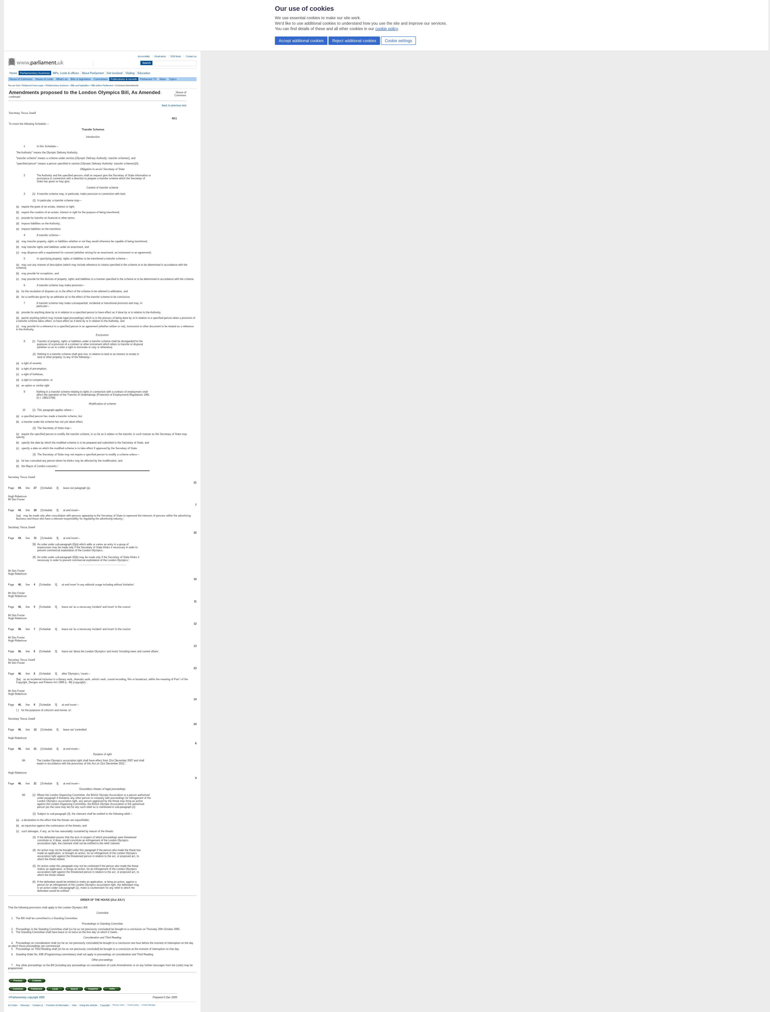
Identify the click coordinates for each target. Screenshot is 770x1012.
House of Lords (44, 79)
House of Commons (20, 79)
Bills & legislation (81, 79)
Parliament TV (148, 79)
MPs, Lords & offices (66, 73)
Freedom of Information (57, 1005)
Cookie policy (133, 1005)
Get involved (115, 73)
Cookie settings (398, 40)
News (163, 79)
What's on (62, 79)
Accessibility (144, 56)
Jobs (74, 1005)
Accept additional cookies (301, 40)
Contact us (191, 56)
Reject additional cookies (354, 40)
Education (144, 73)
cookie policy (386, 28)
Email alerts (160, 56)
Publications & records (124, 79)
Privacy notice (119, 1005)
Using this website (88, 1005)
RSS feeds (176, 56)
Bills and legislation (80, 85)
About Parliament (93, 73)
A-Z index (12, 1005)
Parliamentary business (35, 73)
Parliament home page (32, 85)
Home (13, 73)
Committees (101, 79)
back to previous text (174, 105)
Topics (173, 79)
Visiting (130, 73)
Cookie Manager (148, 1005)
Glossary (24, 1005)
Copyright (105, 1005)
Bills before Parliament (102, 85)
